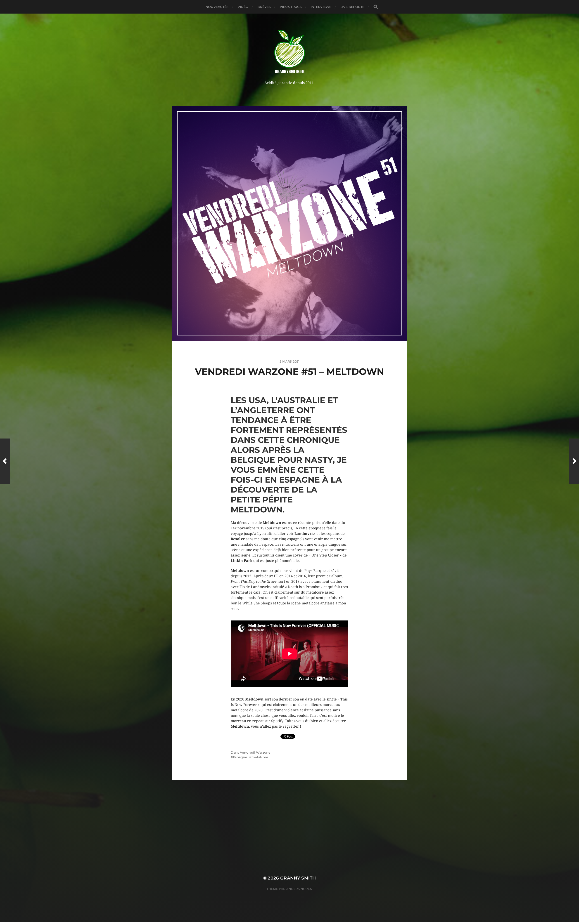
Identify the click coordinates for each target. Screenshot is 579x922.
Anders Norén (299, 889)
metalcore (260, 757)
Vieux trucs (291, 7)
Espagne (240, 757)
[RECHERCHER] (375, 7)
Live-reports (352, 7)
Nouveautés (217, 7)
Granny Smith (298, 878)
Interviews (321, 7)
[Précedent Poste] (5, 461)
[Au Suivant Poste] (574, 461)
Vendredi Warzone (255, 752)
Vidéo (243, 7)
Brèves (264, 7)
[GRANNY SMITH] (289, 52)
